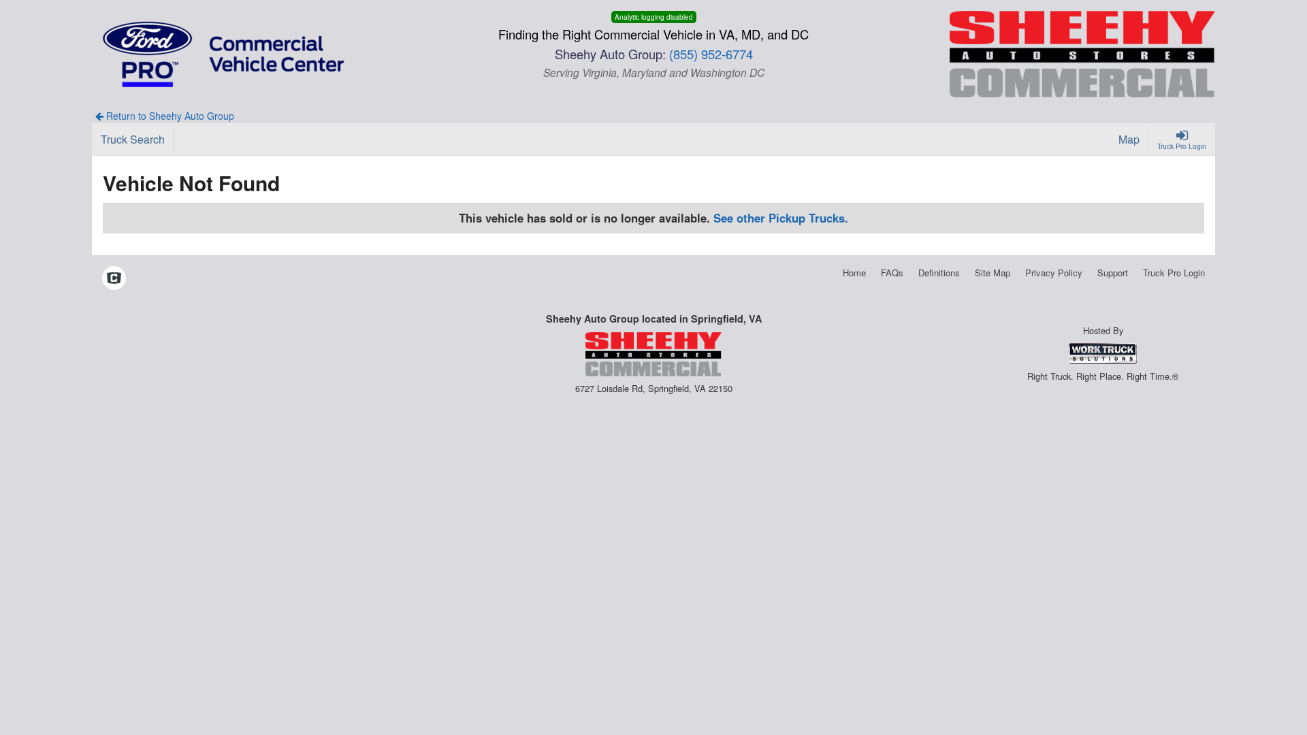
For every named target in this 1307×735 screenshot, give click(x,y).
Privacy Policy (1053, 272)
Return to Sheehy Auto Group (168, 115)
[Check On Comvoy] (114, 279)
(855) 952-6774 (711, 54)
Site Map (992, 272)
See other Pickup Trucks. (780, 218)
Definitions (939, 272)
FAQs (892, 272)
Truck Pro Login (1174, 272)
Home (854, 272)
